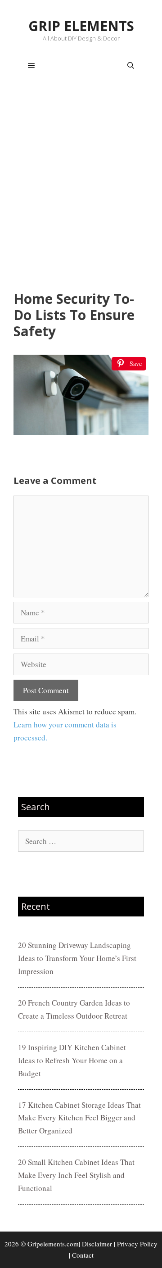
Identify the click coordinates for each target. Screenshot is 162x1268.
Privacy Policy (137, 1243)
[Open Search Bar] (130, 65)
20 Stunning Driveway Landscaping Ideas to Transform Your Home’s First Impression (77, 958)
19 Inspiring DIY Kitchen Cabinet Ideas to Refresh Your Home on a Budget (72, 1060)
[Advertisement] (81, 187)
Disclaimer (97, 1243)
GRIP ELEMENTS (81, 26)
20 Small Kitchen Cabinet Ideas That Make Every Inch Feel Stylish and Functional (76, 1175)
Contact (83, 1254)
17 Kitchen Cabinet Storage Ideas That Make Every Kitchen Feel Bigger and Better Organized (79, 1118)
